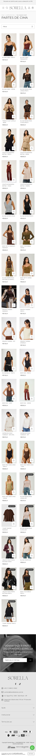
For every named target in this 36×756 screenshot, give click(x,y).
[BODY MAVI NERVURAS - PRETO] (9, 452)
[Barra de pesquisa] (7, 8)
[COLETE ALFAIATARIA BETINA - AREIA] (27, 139)
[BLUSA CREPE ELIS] (32, 555)
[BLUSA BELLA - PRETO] (9, 360)
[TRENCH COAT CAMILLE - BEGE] (9, 108)
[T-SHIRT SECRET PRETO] (14, 619)
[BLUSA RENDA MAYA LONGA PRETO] (27, 76)
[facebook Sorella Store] (15, 684)
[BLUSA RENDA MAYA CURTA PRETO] (27, 108)
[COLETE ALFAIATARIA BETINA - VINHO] (9, 171)
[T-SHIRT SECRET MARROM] (14, 524)
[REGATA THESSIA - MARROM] (9, 296)
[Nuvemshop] (22, 747)
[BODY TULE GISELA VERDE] (27, 233)
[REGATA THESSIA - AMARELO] (27, 328)
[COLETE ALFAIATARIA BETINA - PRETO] (9, 139)
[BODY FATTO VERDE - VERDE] (27, 265)
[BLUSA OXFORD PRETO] (27, 203)
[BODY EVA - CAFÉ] (9, 390)
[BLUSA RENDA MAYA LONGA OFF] (32, 492)
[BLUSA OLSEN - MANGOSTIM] (27, 44)
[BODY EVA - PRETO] (27, 360)
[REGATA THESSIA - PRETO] (27, 296)
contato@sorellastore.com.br (13, 692)
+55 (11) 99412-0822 (10, 688)
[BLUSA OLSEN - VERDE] (9, 76)
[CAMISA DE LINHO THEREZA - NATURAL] (9, 420)
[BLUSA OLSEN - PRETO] (9, 44)
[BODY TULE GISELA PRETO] (32, 587)
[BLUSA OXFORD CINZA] (9, 203)
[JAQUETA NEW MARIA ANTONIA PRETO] (14, 587)
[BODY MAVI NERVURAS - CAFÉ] (27, 452)
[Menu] (3, 8)
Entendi (31, 753)
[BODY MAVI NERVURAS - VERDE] (9, 483)
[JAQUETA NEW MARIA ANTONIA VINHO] (14, 555)
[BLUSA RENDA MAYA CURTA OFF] (32, 524)
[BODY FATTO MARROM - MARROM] (9, 233)
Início (3, 15)
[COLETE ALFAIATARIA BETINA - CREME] (27, 171)
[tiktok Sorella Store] (20, 684)
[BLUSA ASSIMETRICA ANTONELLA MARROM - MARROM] (9, 265)
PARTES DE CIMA (10, 15)
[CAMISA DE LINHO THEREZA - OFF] (27, 420)
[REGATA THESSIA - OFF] (9, 328)
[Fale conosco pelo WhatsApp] (32, 747)
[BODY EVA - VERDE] (27, 390)
